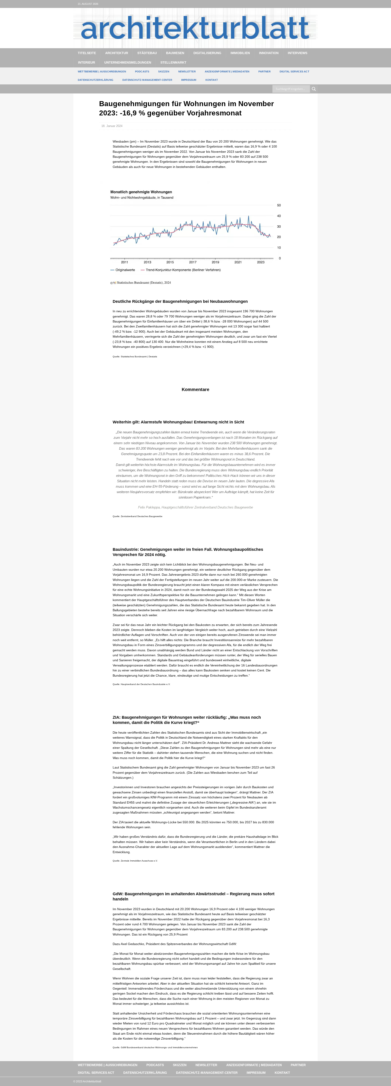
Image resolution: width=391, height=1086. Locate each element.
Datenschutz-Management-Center (147, 80)
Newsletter (187, 71)
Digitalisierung (207, 53)
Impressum (188, 80)
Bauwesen (175, 53)
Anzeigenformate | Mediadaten (227, 71)
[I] (314, 4)
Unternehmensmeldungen (127, 62)
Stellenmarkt (173, 62)
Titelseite (87, 53)
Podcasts (142, 71)
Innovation (269, 53)
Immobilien (240, 53)
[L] (305, 4)
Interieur (86, 62)
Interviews (297, 53)
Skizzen (163, 71)
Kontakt (211, 80)
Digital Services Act (294, 71)
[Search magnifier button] (314, 89)
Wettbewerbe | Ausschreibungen (102, 71)
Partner (264, 71)
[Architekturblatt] (195, 45)
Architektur (116, 53)
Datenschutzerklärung (95, 80)
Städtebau (147, 53)
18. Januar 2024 (111, 126)
